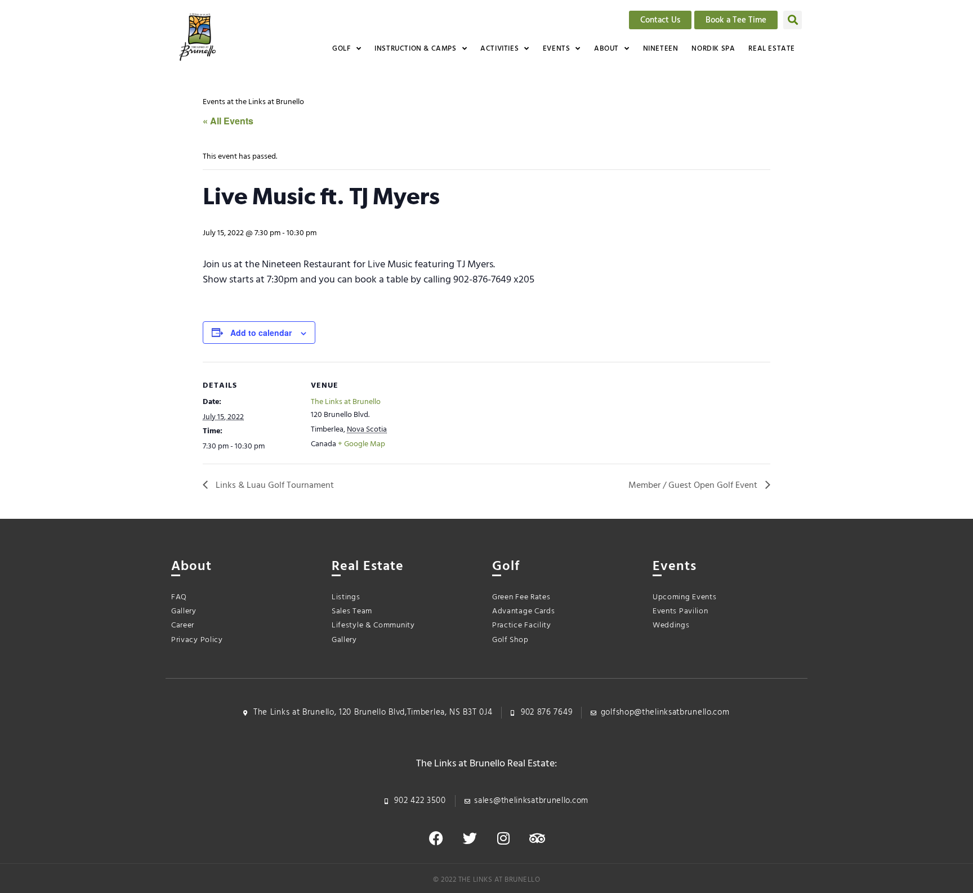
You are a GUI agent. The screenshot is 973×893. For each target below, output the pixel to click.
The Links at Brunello (346, 402)
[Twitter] (470, 838)
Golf (341, 49)
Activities (499, 49)
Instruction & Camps (415, 49)
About (606, 49)
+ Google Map (361, 444)
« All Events (228, 120)
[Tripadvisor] (537, 838)
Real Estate (771, 49)
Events (556, 49)
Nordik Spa (713, 49)
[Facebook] (436, 838)
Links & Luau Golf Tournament (273, 485)
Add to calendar (261, 332)
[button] (792, 20)
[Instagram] (503, 838)
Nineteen (661, 49)
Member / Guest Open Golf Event (694, 485)
